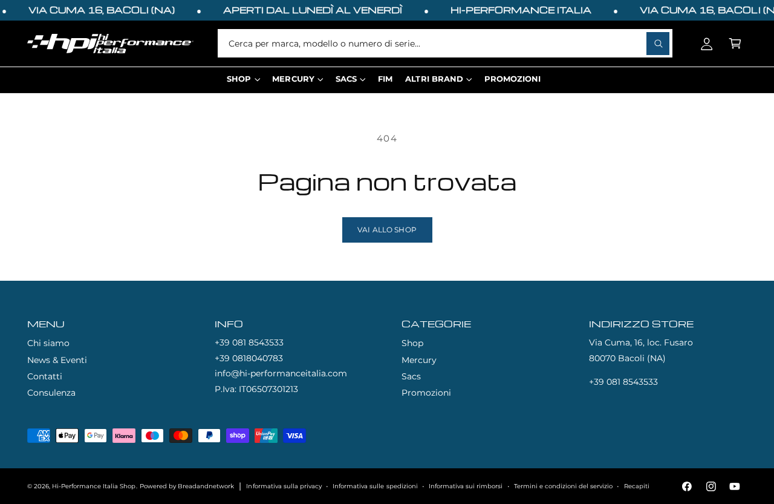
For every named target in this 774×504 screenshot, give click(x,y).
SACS (346, 78)
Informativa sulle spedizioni (375, 486)
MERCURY (293, 78)
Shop (412, 343)
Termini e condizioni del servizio (563, 486)
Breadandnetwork (206, 486)
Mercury (419, 360)
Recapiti (636, 486)
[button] (735, 43)
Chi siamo (48, 343)
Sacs (411, 376)
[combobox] (445, 43)
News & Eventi (57, 360)
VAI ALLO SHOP (387, 230)
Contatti (44, 376)
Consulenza (51, 393)
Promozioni (426, 393)
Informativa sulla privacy (283, 486)
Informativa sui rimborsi (465, 486)
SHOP (239, 78)
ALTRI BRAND (434, 78)
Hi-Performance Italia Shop (93, 486)
